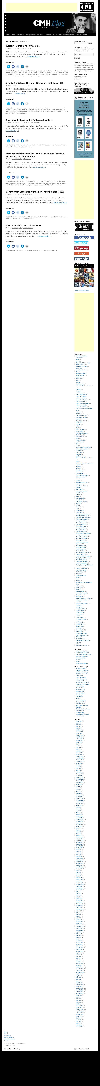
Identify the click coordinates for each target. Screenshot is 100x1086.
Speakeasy (78, 707)
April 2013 (78, 1002)
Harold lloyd (43, 109)
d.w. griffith (13, 109)
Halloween (78, 454)
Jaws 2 (58, 183)
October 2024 (79, 759)
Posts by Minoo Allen (81, 554)
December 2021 (79, 819)
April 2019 (78, 875)
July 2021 (78, 828)
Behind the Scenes (80, 364)
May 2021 (78, 832)
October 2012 (79, 1012)
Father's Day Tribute (80, 429)
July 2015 (78, 954)
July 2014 (78, 976)
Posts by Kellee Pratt (81, 545)
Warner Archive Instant (81, 633)
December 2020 (79, 840)
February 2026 (79, 731)
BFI (77, 371)
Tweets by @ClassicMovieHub (81, 290)
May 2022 (78, 810)
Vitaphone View (80, 630)
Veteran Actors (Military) (82, 663)
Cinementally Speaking (81, 394)
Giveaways (48, 35)
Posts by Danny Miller (81, 526)
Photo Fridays (79, 512)
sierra (48, 74)
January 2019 (79, 881)
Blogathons (78, 377)
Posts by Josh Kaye (80, 540)
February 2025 (79, 752)
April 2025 (78, 749)
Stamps (77, 661)
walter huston (27, 76)
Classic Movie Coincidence (82, 399)
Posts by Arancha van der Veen (83, 517)
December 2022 (79, 798)
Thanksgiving (79, 607)
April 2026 (78, 728)
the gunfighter (60, 74)
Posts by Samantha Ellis (81, 563)
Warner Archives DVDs (81, 635)
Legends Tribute (79, 473)
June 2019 (78, 872)
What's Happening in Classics (83, 640)
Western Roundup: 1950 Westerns (23, 45)
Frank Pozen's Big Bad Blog (82, 684)
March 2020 (79, 856)
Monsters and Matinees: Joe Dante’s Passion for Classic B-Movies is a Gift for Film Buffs (35, 155)
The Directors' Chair (80, 608)
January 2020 (79, 860)
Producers (78, 573)
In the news (78, 466)
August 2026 (79, 721)
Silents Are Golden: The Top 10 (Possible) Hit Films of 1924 (35, 82)
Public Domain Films (81, 575)
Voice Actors (79, 631)
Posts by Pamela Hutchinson (82, 558)
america (43, 108)
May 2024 (78, 768)
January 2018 (79, 902)
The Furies (54, 74)
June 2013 (78, 998)
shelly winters (43, 74)
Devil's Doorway (23, 72)
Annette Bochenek (28, 228)
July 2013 (78, 997)
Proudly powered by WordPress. (84, 1049)
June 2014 (78, 977)
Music (77, 496)
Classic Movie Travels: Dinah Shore (23, 225)
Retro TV (78, 579)
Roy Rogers (36, 74)
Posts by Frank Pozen (81, 529)
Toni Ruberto (27, 159)
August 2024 (79, 763)
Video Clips (79, 628)
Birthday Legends (80, 375)
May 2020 (78, 853)
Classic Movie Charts (81, 398)
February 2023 (79, 795)
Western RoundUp (28, 71)
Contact (6, 1041)
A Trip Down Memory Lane (82, 670)
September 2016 (79, 930)
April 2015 (78, 960)
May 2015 (78, 958)
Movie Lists (79, 493)
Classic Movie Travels (17, 250)
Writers (77, 644)
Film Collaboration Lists (81, 433)
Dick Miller (18, 183)
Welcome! (78, 637)
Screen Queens (79, 586)
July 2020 (78, 849)
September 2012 (79, 1014)
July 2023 (78, 786)
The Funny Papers (80, 610)
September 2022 (79, 803)
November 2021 (79, 821)
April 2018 (78, 896)
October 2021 (79, 823)
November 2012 (79, 1011)
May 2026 (78, 726)
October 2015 (79, 949)
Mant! (16, 185)
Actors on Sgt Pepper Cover (82, 651)
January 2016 (79, 944)
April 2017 (78, 918)
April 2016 (78, 939)
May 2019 (78, 874)
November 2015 (79, 947)
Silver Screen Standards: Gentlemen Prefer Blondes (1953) (35, 191)
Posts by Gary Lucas (81, 531)
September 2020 (79, 846)
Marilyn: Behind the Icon (82, 482)
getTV (77, 443)
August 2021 (79, 826)
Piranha (25, 185)
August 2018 (79, 889)
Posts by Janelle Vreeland (82, 535)
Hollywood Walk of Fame (82, 656)
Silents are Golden (30, 108)
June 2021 (78, 830)
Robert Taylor (28, 74)
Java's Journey (79, 695)
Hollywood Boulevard (32, 183)
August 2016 (79, 932)
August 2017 (79, 911)
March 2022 (79, 814)
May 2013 (78, 1000)
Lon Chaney (20, 111)
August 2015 (79, 953)
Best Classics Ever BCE (81, 366)
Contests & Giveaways (81, 415)
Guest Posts (79, 450)
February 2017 (79, 921)
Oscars (77, 508)
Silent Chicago (79, 587)
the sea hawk (64, 111)
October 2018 (79, 886)
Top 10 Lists (79, 614)
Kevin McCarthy (10, 185)
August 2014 (79, 974)
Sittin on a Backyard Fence (82, 705)
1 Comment (54, 250)
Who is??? (78, 642)
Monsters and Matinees (32, 181)
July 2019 (78, 870)
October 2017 (79, 907)
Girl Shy (37, 109)
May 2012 (78, 1021)
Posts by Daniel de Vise (81, 522)
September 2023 (79, 782)
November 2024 (79, 758)
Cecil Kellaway (47, 145)
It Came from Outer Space (46, 183)
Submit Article (57, 35)
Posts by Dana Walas (81, 521)
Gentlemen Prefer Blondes (53, 216)
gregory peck (31, 72)
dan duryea (15, 72)
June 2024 (78, 767)
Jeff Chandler (46, 72)
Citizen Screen (79, 675)
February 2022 (79, 816)
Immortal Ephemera (80, 693)
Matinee (20, 185)
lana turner (61, 145)
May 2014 (78, 979)
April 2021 (78, 833)
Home (8, 35)
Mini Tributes (79, 489)
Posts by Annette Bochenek (30, 250)
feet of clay (31, 109)
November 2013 (79, 990)
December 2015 (79, 946)
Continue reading (33, 56)
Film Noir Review (80, 436)
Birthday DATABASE (81, 373)
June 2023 (78, 788)
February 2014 (79, 984)
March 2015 (79, 961)
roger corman (31, 185)
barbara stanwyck (51, 71)
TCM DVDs (79, 605)
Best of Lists (79, 368)
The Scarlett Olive (80, 712)
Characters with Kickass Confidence (84, 385)
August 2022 (79, 805)
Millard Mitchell (14, 74)
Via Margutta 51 (80, 716)
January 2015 (79, 965)
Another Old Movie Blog (82, 672)
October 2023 (79, 781)
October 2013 (79, 991)
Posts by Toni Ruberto (44, 181)
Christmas (78, 391)
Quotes (77, 577)
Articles (78, 359)
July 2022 (78, 807)
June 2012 (78, 1019)
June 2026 (78, 724)
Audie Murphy (42, 71)
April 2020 (78, 854)
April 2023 (78, 791)
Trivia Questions (80, 617)
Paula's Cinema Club (81, 702)
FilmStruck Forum (80, 440)
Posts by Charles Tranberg (82, 519)
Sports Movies (79, 596)
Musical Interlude (80, 498)
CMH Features (79, 413)
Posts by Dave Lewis (81, 528)
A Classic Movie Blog (81, 668)
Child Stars (78, 389)
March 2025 (79, 751)
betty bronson (49, 108)
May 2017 (78, 916)
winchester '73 (43, 76)
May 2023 (78, 789)
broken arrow (60, 71)
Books (77, 380)
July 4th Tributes (80, 470)
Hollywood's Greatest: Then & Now (84, 457)
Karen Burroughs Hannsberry (32, 122)
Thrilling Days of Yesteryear (82, 714)
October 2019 (79, 865)
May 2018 (78, 895)
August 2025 (79, 742)
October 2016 (79, 928)
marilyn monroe (10, 218)
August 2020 (79, 847)
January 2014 (79, 986)
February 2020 (79, 858)
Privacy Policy (7, 1035)
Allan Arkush (62, 181)
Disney (77, 426)
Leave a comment (21, 113)
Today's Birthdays (80, 612)
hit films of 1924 (62, 109)
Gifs (77, 445)
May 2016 (78, 937)
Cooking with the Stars (81, 417)
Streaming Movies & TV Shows (83, 598)
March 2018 (79, 898)
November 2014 (79, 968)
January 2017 (79, 923)
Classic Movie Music (81, 405)
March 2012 (79, 1025)
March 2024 (79, 772)
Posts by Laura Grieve (17, 71)
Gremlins (24, 183)
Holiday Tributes (80, 456)
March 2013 (79, 1004)
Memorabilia (79, 484)
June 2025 (78, 745)
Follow (77, 58)
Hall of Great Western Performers (84, 654)
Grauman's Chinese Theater (82, 449)
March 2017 (79, 919)
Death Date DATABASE (81, 421)
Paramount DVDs (80, 510)
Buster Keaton (57, 108)
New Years (78, 503)
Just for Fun (79, 471)
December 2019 (79, 861)
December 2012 (79, 1009)
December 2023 (79, 777)
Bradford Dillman (10, 183)
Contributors (20, 35)
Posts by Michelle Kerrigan (82, 552)
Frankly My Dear (80, 686)
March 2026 (79, 730)
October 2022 (79, 802)
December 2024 (79, 756)
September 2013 (79, 993)
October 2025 (79, 738)
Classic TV (78, 412)
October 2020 (79, 844)
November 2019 (79, 863)
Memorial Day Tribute (81, 486)
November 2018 (79, 884)
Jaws (54, 183)
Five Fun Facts (79, 442)
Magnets (78, 480)
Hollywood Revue (80, 691)
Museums (78, 494)
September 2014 (79, 972)
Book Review (79, 378)
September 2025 (79, 740)
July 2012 (78, 1018)
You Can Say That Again (82, 645)
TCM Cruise (48, 185)
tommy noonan (19, 218)
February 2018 (79, 900)
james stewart (39, 72)
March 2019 (79, 877)
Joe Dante (63, 183)
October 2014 (79, 970)
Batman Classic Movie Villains (83, 363)
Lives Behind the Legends (82, 475)
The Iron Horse (49, 111)
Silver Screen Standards (34, 216)
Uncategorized (79, 622)
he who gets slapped (52, 109)
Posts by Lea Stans (20, 108)
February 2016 (79, 942)
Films (12, 108)
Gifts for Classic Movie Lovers (83, 447)
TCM (52, 181)
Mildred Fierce (79, 696)
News (77, 505)
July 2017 (78, 912)
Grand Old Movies (80, 687)
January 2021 (79, 839)
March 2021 (79, 835)
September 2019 (79, 867)
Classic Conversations (81, 396)
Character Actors (80, 384)
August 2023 (79, 784)
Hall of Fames (79, 452)
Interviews (40, 35)
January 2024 (79, 775)
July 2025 (78, 744)
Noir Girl (78, 698)
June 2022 (78, 809)
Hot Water (8, 111)
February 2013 (79, 1005)
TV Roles (78, 621)
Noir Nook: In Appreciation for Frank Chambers (29, 120)
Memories (78, 487)
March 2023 (79, 793)
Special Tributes (79, 594)
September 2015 (79, 951)
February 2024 (79, 774)
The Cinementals (80, 710)
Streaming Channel (68, 35)
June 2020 (78, 851)
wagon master (20, 76)
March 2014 (79, 983)
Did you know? (79, 422)
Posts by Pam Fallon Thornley (83, 556)
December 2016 (79, 925)
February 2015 (79, 963)
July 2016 (78, 933)
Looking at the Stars (80, 477)
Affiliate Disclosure (8, 1037)
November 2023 (79, 779)
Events (77, 428)
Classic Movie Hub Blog (12, 1049)
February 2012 (79, 1026)
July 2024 (78, 765)
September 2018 (79, 888)
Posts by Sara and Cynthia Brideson (84, 565)
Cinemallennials (79, 392)
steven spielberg (40, 185)
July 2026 (78, 723)
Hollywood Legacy (80, 689)
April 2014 (78, 981)
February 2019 (79, 879)
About (13, 35)
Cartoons (78, 382)
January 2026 (79, 733)
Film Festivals (79, 435)
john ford (53, 72)
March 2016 (79, 940)
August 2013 (79, 995)
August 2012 (79, 1016)
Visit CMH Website (81, 35)
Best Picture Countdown (81, 370)
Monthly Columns (30, 35)
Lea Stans (26, 85)
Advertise (6, 1033)
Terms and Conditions (9, 1039)
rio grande (21, 74)
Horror (23, 181)
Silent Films (79, 589)
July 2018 (78, 891)
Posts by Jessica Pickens (81, 538)
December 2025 (79, 735)
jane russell (64, 216)
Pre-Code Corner (80, 572)
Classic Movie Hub (16, 181)
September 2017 (79, 909)
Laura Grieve (27, 48)
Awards (78, 361)
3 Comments (51, 76)
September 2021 (79, 824)
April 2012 (78, 1023)
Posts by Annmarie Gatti (81, 515)
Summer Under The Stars (82, 600)
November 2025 (79, 737)
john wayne (59, 72)
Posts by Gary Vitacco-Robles (83, 533)
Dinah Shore (46, 250)
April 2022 (78, 812)
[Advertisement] (41, 7)
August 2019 (79, 868)
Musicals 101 (79, 500)
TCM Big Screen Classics (82, 603)
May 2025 (78, 747)
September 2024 (79, 761)
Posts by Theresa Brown (81, 568)
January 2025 (79, 754)
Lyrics (77, 478)
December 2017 (79, 904)
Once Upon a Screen (81, 700)
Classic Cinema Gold (81, 677)
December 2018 (79, 882)
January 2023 (79, 796)
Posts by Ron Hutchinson (82, 561)
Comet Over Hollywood (81, 680)
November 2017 (79, 905)
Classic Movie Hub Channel (82, 403)
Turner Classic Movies (81, 619)
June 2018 (78, 893)
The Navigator (57, 111)
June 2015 (78, 956)
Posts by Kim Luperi (81, 547)
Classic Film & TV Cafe (81, 679)
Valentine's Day (79, 626)
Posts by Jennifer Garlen (21, 216)
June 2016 (78, 935)
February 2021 (79, 837)
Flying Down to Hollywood (82, 682)
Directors (78, 424)
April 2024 (78, 770)
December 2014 (79, 967)
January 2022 (79, 817)
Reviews (78, 580)
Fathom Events (79, 431)
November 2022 (79, 800)
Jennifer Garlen (28, 194)
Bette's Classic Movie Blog (82, 673)
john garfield (54, 145)
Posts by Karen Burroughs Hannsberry (27, 145)
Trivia (77, 615)
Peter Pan (33, 111)
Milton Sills (27, 111)
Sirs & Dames (79, 659)
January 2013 (79, 1007)
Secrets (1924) (40, 111)
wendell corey (35, 76)
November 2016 (79, 926)
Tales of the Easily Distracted (82, 709)
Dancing (78, 419)
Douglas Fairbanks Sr (22, 109)
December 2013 (79, 988)
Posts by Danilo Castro (81, 524)
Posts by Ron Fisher (80, 559)
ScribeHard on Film (80, 703)
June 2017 (78, 914)
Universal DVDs (80, 624)
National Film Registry (81, 501)
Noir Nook (14, 145)
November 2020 (79, 842)
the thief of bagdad (11, 113)
